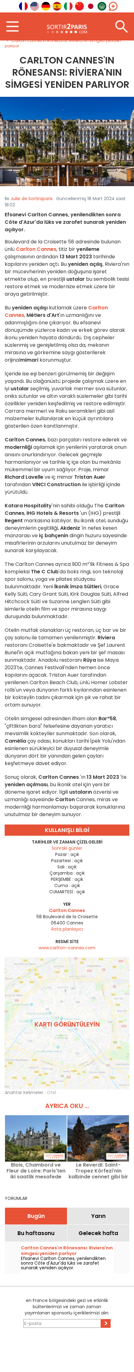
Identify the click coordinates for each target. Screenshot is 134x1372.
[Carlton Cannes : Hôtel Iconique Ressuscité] (67, 141)
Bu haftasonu (36, 1233)
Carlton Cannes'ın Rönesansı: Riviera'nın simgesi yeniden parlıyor (67, 1251)
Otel (51, 1092)
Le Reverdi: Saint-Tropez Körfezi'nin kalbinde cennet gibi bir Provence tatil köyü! (98, 1171)
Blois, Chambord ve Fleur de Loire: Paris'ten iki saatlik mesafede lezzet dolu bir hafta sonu (36, 1171)
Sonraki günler (67, 848)
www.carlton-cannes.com (67, 948)
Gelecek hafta (98, 1233)
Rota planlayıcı (67, 929)
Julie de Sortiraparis (32, 198)
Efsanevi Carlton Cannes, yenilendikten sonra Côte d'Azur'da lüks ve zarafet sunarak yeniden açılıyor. (63, 1263)
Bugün (36, 1216)
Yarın (98, 1216)
